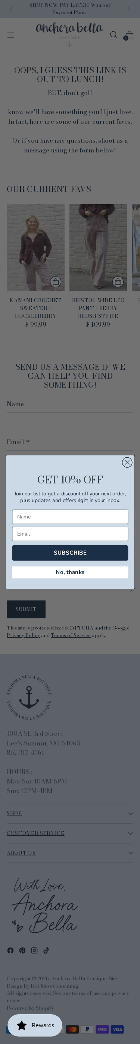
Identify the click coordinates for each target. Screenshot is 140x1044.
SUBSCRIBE (69, 552)
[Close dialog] (127, 462)
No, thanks (70, 572)
